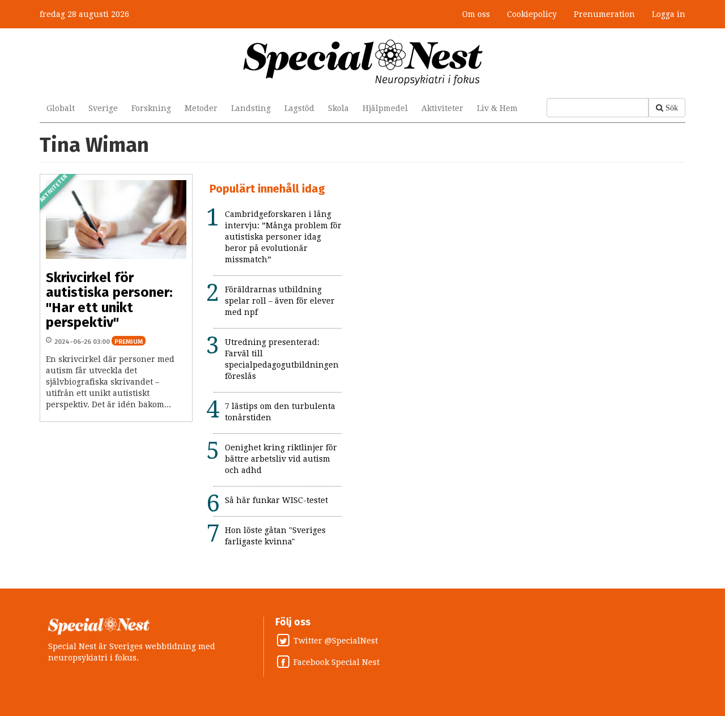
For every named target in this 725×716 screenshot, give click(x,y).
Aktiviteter (442, 108)
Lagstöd (299, 108)
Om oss (476, 14)
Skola (338, 108)
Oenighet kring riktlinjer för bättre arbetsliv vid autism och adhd (281, 459)
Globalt (60, 108)
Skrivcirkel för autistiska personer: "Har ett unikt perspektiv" (109, 300)
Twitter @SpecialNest (335, 641)
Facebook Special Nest (336, 662)
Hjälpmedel (385, 108)
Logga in (668, 14)
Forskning (151, 108)
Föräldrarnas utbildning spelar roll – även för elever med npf (280, 301)
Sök (672, 108)
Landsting (251, 108)
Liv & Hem (497, 108)
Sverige (103, 108)
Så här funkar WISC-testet (276, 500)
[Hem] (363, 61)
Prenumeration (604, 14)
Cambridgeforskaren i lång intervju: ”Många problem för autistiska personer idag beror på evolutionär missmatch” (283, 237)
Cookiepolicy (532, 14)
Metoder (201, 108)
